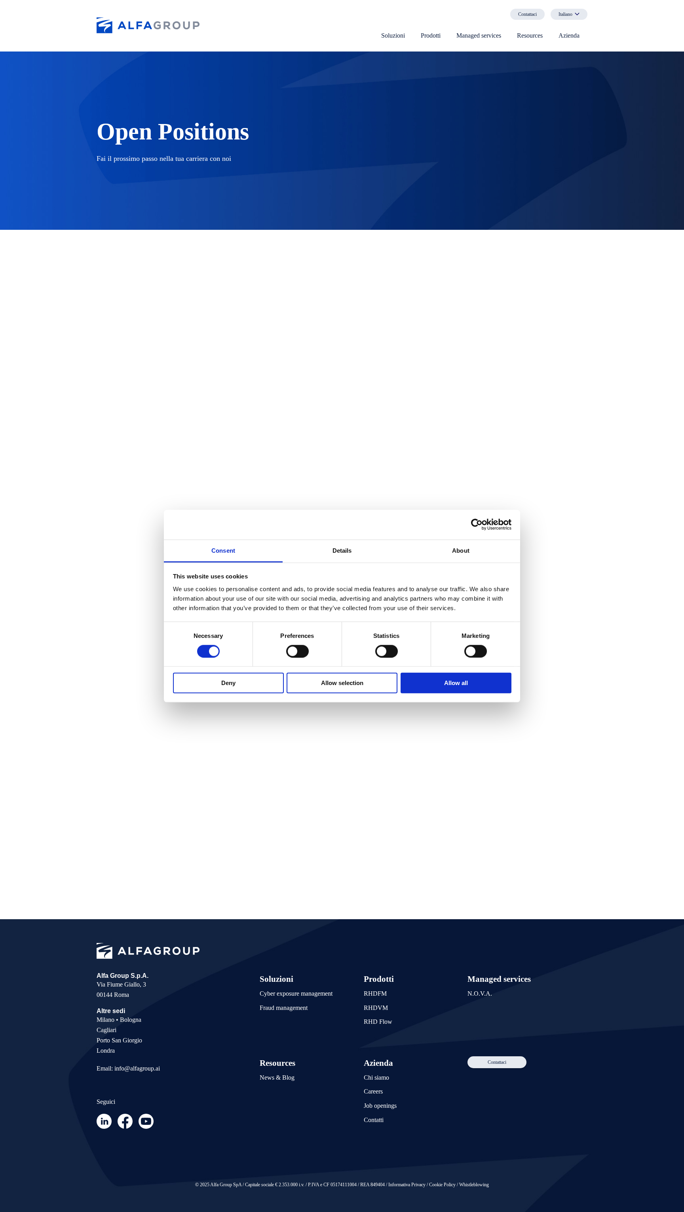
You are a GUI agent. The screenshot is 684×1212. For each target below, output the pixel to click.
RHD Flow (378, 1021)
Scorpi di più (135, 689)
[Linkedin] (104, 1126)
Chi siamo (376, 1077)
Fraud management (284, 1007)
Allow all (456, 682)
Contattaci (527, 14)
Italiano (565, 14)
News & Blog (277, 1077)
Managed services (478, 35)
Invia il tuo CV (431, 863)
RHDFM (375, 993)
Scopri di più (135, 349)
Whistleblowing (474, 1184)
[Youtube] (146, 1126)
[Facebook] (125, 1126)
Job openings (380, 1105)
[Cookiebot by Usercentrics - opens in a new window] (476, 525)
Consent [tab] (223, 550)
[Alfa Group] (148, 26)
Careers (373, 1091)
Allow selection (342, 682)
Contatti (374, 1120)
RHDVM (376, 1007)
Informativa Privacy (407, 1184)
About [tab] (460, 550)
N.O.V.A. (479, 993)
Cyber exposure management (296, 993)
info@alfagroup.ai (137, 1068)
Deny (228, 682)
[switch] (297, 651)
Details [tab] (342, 550)
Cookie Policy (442, 1184)
